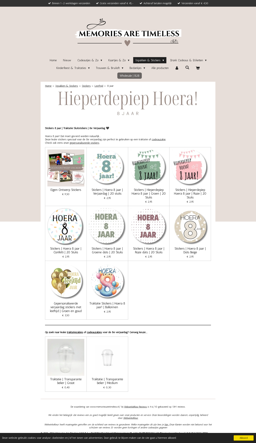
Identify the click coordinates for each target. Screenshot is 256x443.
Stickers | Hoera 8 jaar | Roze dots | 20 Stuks (148, 250)
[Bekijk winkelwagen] (197, 68)
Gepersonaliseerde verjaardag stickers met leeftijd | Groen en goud (66, 307)
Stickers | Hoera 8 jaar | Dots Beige (190, 250)
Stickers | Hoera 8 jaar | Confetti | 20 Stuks (65, 250)
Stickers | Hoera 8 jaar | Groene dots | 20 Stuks (107, 250)
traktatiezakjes (75, 332)
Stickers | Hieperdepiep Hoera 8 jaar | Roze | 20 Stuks (190, 193)
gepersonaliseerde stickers (84, 142)
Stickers (86, 86)
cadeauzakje (159, 139)
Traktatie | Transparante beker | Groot (66, 381)
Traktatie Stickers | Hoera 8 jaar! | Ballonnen (107, 305)
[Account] (176, 68)
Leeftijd (99, 86)
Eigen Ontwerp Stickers (66, 190)
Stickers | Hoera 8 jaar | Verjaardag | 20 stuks (107, 191)
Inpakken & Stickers (66, 86)
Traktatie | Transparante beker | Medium (107, 381)
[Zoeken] (187, 67)
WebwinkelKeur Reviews (135, 406)
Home (48, 86)
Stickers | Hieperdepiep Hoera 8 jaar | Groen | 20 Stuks (149, 193)
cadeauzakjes (94, 332)
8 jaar (110, 86)
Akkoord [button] (244, 437)
